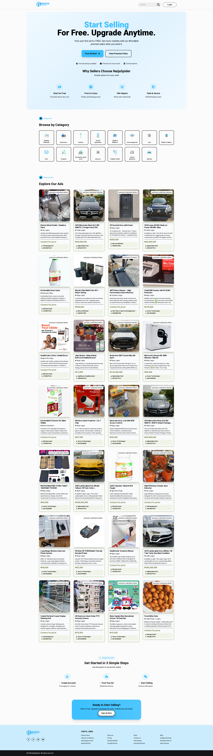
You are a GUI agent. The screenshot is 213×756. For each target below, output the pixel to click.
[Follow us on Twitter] (38, 739)
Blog (161, 735)
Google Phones (112, 743)
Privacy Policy (85, 735)
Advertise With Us (166, 740)
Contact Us (137, 738)
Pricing (109, 738)
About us (110, 735)
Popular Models (112, 740)
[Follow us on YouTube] (43, 739)
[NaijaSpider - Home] (33, 733)
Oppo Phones (164, 743)
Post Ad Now (91, 53)
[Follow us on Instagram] (33, 739)
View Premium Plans (118, 53)
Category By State (165, 738)
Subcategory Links (87, 740)
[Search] (158, 4)
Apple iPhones (85, 743)
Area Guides (138, 740)
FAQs (135, 735)
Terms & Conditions (87, 738)
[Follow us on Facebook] (28, 739)
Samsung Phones (139, 743)
